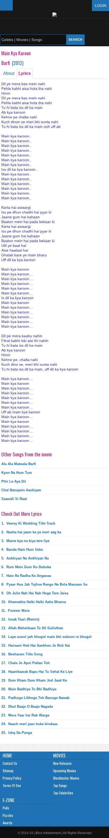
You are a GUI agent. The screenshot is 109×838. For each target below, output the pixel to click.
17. (25, 663)
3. (25, 541)
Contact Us (10, 763)
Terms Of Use (12, 785)
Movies (59, 755)
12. (20, 619)
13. (32, 628)
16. (22, 654)
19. (34, 680)
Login (100, 5)
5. (25, 558)
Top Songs (60, 785)
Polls (6, 808)
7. (26, 576)
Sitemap (8, 770)
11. (15, 611)
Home (7, 755)
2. (31, 532)
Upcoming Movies (64, 770)
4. (22, 550)
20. (28, 689)
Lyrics (25, 73)
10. (33, 602)
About (8, 73)
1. (28, 523)
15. (35, 645)
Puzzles (8, 815)
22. (27, 707)
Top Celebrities (63, 792)
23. (25, 715)
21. (35, 698)
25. (16, 733)
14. (46, 637)
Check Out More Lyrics (21, 513)
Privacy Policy (12, 778)
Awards (7, 822)
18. (36, 672)
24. (29, 724)
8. (44, 584)
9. (34, 593)
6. (26, 567)
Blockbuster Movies (66, 778)
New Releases (62, 763)
